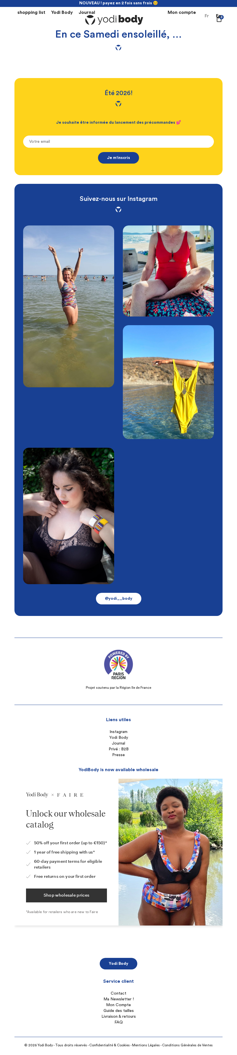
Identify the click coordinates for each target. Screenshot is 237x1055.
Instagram (118, 732)
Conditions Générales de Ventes (187, 1045)
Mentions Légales (146, 1045)
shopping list (31, 12)
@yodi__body (118, 599)
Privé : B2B (119, 749)
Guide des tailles (118, 1011)
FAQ (118, 1022)
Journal (87, 12)
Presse (118, 755)
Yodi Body (62, 12)
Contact (118, 993)
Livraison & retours (118, 1017)
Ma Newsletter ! (118, 999)
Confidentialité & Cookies (109, 1045)
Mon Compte (118, 1005)
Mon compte (182, 12)
